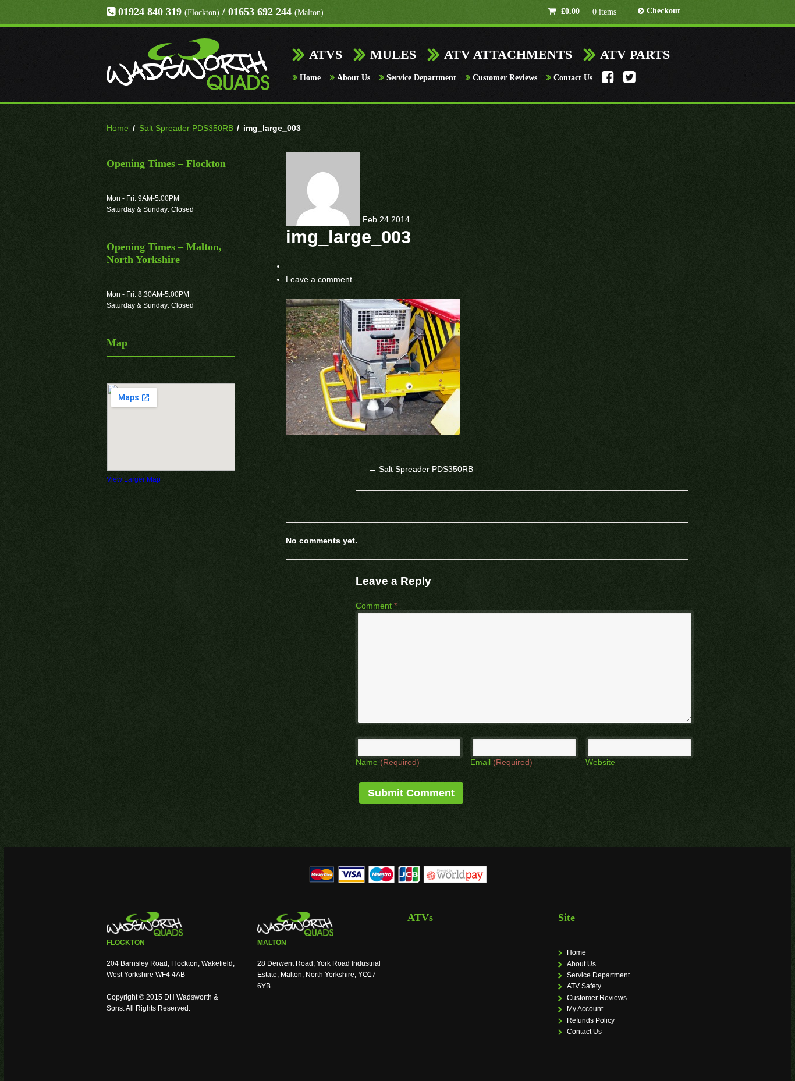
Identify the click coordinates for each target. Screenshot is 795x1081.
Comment (376, 605)
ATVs (325, 54)
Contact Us (572, 77)
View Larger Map (134, 479)
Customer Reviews (505, 77)
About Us (353, 77)
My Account (585, 1009)
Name (388, 762)
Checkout (663, 10)
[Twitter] (629, 80)
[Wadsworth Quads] (188, 64)
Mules (393, 54)
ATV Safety (584, 986)
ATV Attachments (508, 54)
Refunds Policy (591, 1020)
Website (600, 762)
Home (310, 77)
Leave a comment (319, 279)
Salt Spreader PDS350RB (186, 128)
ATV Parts (635, 54)
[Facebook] (608, 80)
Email (501, 762)
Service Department (421, 77)
